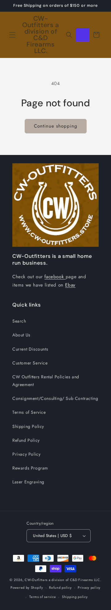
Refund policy (60, 587)
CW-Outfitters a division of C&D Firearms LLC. (63, 579)
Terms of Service (29, 412)
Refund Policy (26, 440)
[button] (12, 35)
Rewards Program (30, 468)
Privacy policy (89, 587)
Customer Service (30, 363)
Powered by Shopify (26, 587)
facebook (54, 276)
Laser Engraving (28, 482)
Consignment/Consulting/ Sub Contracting (55, 398)
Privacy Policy (26, 454)
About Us (21, 335)
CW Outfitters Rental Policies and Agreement (45, 381)
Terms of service (42, 596)
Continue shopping (55, 126)
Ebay (70, 285)
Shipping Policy (28, 426)
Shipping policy (75, 596)
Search (19, 321)
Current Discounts (30, 349)
